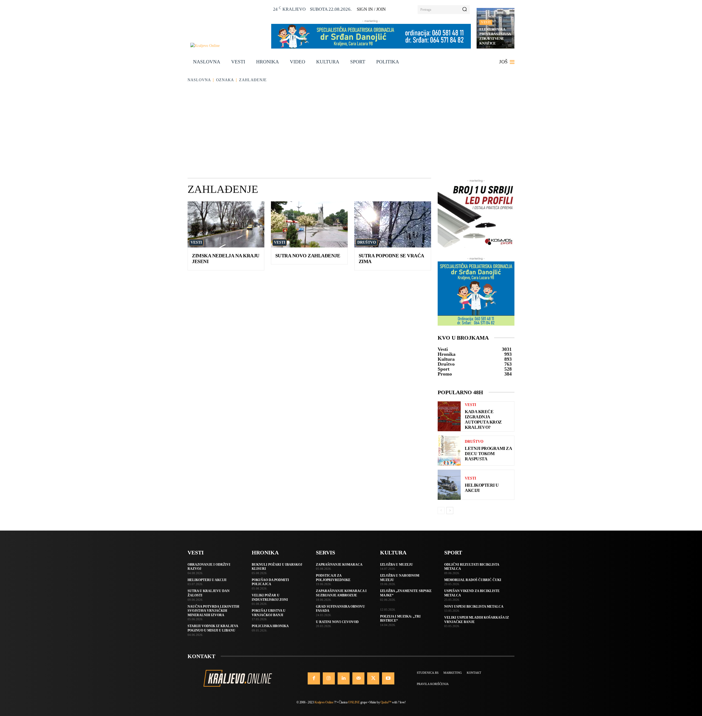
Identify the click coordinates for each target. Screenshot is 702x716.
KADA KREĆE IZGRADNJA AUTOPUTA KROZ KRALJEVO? (483, 419)
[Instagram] (329, 678)
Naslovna (199, 80)
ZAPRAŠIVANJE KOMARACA (339, 564)
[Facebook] (314, 678)
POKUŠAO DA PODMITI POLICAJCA (270, 582)
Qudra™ (386, 702)
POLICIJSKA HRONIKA (270, 626)
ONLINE (354, 702)
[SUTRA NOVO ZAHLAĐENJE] (309, 224)
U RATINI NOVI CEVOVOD (337, 622)
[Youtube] (388, 678)
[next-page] (449, 510)
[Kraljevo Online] (227, 46)
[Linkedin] (344, 678)
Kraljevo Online (324, 702)
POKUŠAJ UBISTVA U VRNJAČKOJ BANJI (268, 613)
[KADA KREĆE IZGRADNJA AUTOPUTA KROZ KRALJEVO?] (449, 416)
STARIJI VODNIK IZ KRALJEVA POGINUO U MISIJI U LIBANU (213, 628)
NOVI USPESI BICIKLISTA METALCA (473, 606)
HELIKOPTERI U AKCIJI (207, 580)
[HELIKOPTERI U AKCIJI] (449, 485)
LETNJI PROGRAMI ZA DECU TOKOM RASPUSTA (488, 453)
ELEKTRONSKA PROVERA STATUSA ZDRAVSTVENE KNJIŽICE (495, 36)
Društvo (366, 242)
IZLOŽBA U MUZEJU (396, 564)
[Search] (464, 9)
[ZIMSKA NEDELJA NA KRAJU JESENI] (226, 224)
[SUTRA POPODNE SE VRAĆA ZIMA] (392, 224)
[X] (373, 678)
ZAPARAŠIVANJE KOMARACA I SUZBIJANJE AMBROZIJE (341, 593)
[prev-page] (441, 510)
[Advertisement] (351, 131)
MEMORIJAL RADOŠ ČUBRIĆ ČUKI (472, 580)
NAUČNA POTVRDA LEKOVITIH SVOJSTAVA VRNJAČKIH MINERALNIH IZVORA (213, 611)
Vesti (486, 22)
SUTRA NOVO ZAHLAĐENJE (307, 255)
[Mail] (358, 678)
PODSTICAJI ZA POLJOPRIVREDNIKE (333, 578)
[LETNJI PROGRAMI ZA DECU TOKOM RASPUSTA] (449, 451)
